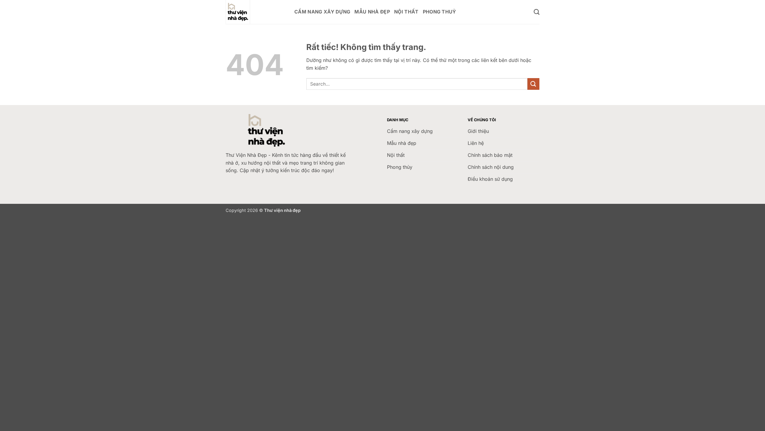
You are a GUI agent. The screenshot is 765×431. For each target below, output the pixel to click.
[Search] (536, 11)
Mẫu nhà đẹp (372, 12)
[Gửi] (533, 84)
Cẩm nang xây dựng (322, 12)
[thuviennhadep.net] (255, 12)
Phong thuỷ (439, 12)
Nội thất (406, 12)
